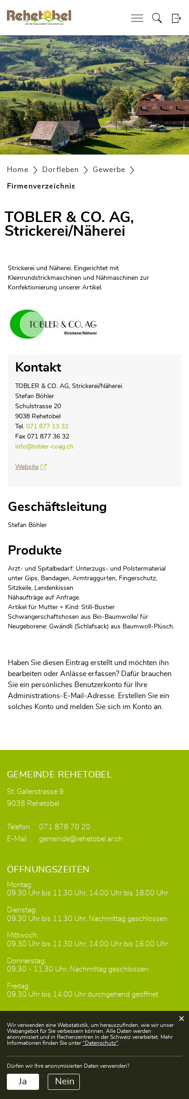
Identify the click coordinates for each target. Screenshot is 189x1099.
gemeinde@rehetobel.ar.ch (80, 839)
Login (176, 18)
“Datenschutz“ (100, 1043)
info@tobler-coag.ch (44, 447)
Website (31, 467)
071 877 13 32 (47, 426)
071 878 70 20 (64, 827)
